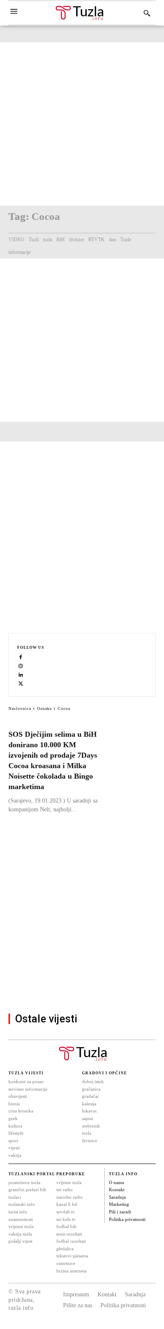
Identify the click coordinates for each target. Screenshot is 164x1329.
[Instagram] (20, 665)
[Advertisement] (82, 124)
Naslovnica (19, 708)
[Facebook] (20, 657)
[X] (20, 683)
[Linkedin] (20, 674)
